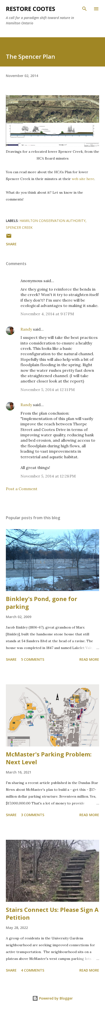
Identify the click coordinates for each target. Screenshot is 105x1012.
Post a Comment (21, 488)
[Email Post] (9, 237)
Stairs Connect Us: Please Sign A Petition (52, 913)
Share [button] (11, 244)
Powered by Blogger (55, 998)
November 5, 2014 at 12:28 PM (48, 476)
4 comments (32, 970)
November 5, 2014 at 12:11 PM (48, 389)
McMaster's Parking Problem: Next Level (49, 758)
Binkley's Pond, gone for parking (41, 603)
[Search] (84, 9)
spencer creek (19, 227)
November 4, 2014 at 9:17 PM (47, 313)
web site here (83, 179)
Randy (26, 329)
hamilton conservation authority (52, 220)
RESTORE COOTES (30, 9)
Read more (89, 659)
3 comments (32, 814)
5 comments (32, 659)
